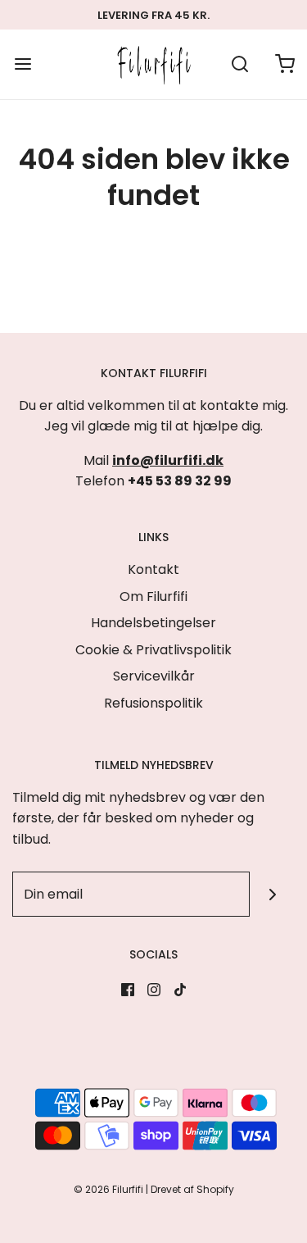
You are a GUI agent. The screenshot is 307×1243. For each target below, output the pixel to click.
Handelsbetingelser (153, 622)
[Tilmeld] (272, 894)
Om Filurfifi (153, 596)
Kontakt (153, 569)
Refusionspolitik (153, 703)
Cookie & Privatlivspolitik (153, 649)
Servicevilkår (154, 676)
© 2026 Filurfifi (108, 1189)
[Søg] (239, 64)
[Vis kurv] (284, 64)
